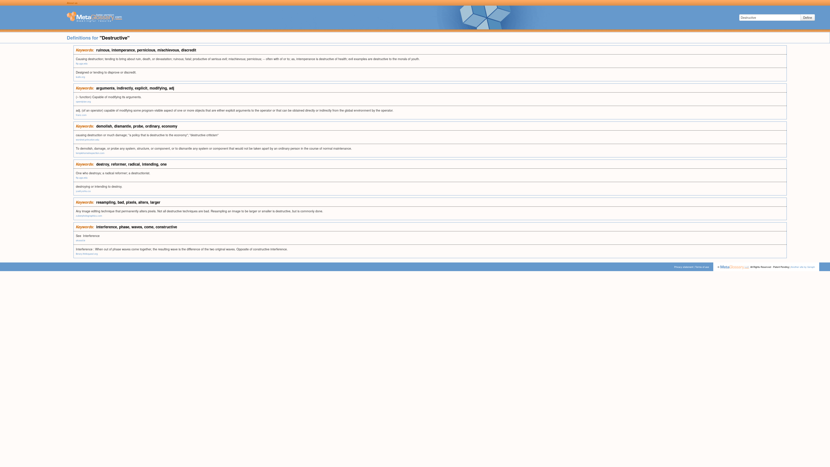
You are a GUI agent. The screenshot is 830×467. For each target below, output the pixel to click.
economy (169, 126)
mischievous (168, 50)
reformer (118, 164)
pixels (131, 202)
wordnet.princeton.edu (87, 139)
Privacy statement (683, 267)
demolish (104, 126)
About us (72, 3)
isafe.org (80, 76)
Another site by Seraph (803, 267)
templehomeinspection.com (90, 153)
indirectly (125, 88)
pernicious (146, 50)
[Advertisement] (36, 110)
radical (134, 164)
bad (121, 202)
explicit (141, 88)
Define (807, 17)
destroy (102, 164)
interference (106, 226)
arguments (105, 88)
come (148, 226)
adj (171, 88)
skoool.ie (80, 240)
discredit (188, 50)
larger (155, 202)
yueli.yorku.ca (83, 191)
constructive (166, 226)
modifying (158, 88)
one (163, 164)
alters (143, 202)
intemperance (123, 50)
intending (150, 164)
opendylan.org (83, 101)
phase (124, 226)
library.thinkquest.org (87, 253)
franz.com (81, 115)
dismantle (122, 126)
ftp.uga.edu (82, 63)
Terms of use (702, 267)
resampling (105, 202)
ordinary (152, 126)
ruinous (102, 50)
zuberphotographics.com (89, 215)
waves (136, 226)
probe (138, 126)
